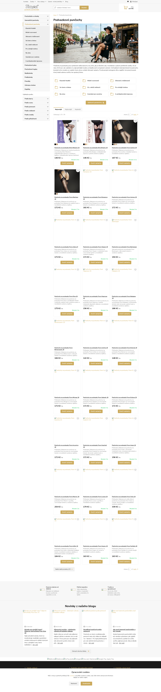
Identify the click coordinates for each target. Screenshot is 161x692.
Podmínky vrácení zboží (122, 668)
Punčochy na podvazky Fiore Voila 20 (123, 497)
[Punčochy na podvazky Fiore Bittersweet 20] (67, 332)
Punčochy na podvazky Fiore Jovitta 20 (95, 348)
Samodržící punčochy (32, 20)
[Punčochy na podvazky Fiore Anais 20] (124, 429)
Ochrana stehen (30, 85)
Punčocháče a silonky (32, 16)
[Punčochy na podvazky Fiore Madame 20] (124, 281)
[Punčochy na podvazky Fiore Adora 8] (67, 231)
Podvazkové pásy (30, 65)
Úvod (54, 15)
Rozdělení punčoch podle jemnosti (92, 630)
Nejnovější (58, 109)
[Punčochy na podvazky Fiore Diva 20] (67, 281)
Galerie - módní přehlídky (55, 2)
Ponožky (27, 81)
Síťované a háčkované (32, 36)
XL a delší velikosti (32, 45)
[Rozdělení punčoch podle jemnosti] (95, 617)
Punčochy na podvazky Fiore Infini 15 (66, 546)
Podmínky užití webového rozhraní (82, 668)
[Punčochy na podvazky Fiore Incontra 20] (67, 429)
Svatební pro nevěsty (32, 57)
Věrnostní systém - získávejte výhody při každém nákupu (64, 630)
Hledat (84, 8)
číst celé (35, 645)
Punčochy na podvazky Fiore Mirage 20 (67, 397)
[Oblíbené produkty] (128, 1)
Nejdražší (78, 109)
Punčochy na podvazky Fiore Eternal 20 (124, 348)
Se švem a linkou (31, 40)
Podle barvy (29, 99)
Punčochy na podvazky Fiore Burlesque (124, 247)
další (135, 114)
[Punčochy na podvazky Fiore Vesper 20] (95, 231)
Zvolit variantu (67, 163)
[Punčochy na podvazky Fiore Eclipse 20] (124, 382)
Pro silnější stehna (32, 49)
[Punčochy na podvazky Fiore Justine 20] (124, 132)
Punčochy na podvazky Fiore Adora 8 (66, 247)
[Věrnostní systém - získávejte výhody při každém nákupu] (65, 617)
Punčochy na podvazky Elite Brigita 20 (95, 148)
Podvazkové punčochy (32, 24)
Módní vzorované (31, 32)
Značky (32, 2)
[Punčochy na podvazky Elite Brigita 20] (95, 132)
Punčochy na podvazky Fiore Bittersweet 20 (63, 349)
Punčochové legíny (31, 69)
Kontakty (25, 2)
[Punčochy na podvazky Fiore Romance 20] (95, 181)
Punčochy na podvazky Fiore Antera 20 (124, 197)
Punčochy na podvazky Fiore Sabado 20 (95, 397)
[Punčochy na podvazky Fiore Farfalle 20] (124, 530)
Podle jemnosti (30, 107)
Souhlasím (86, 684)
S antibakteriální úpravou (34, 61)
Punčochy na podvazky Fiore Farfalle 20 (124, 546)
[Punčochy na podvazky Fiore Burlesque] (124, 231)
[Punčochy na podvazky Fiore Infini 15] (67, 530)
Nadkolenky (29, 73)
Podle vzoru (29, 103)
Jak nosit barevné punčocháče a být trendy (124, 630)
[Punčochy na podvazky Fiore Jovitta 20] (95, 332)
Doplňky (27, 89)
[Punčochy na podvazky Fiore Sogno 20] (95, 530)
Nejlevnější (68, 109)
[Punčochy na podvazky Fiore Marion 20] (67, 481)
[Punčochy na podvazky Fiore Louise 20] (95, 481)
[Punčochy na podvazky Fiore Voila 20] (124, 481)
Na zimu (28, 53)
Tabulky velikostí (31, 668)
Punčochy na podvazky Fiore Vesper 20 (95, 247)
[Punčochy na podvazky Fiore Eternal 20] (124, 332)
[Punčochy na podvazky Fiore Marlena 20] (67, 181)
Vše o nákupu (41, 2)
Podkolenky (29, 77)
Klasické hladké (31, 28)
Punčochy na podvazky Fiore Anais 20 (124, 445)
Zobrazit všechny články (79, 651)
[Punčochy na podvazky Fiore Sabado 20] (95, 382)
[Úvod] (37, 8)
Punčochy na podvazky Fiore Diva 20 (66, 296)
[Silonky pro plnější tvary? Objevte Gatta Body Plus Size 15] (36, 617)
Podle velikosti (30, 111)
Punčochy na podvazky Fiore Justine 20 (124, 148)
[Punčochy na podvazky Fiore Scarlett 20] (95, 429)
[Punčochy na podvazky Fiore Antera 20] (124, 181)
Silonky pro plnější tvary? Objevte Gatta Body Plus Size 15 (35, 631)
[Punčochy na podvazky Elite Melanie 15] (67, 132)
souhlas (72, 676)
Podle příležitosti (31, 119)
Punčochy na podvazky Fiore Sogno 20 (95, 546)
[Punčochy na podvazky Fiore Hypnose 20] (95, 281)
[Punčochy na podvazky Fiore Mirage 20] (67, 382)
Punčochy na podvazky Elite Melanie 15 (67, 148)
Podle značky (29, 115)
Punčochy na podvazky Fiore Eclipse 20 (124, 397)
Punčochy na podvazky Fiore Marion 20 (67, 497)
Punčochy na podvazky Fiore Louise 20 (95, 497)
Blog (66, 2)
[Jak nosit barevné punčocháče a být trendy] (125, 617)
